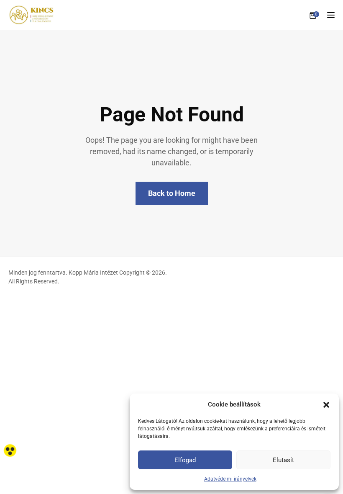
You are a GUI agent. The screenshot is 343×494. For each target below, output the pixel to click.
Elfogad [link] (185, 460)
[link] (10, 450)
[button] (326, 404)
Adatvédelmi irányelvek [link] (230, 479)
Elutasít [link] (283, 460)
